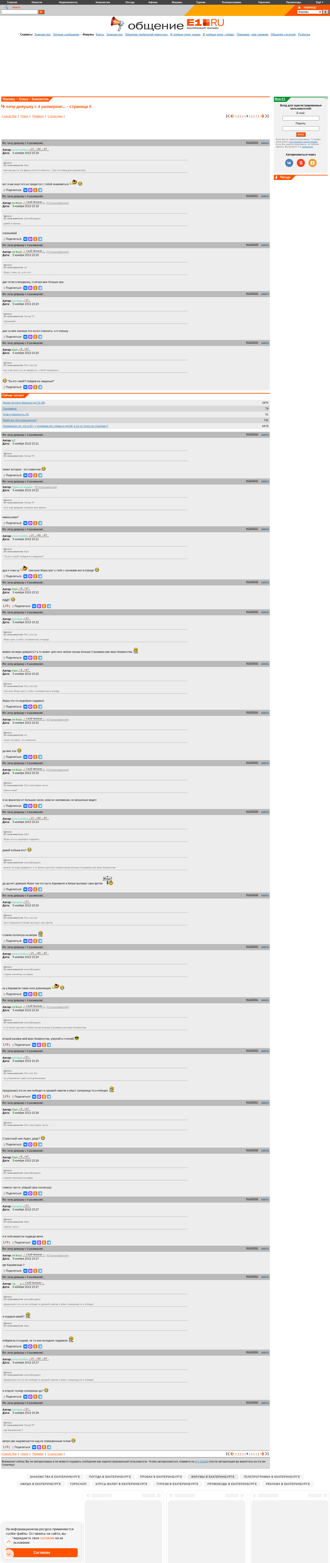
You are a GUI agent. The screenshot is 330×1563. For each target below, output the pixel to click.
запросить (307, 146)
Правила (38, 116)
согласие (47, 1538)
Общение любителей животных (146, 34)
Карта (100, 34)
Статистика (55, 116)
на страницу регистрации (303, 141)
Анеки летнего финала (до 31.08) (24, 402)
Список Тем (9, 116)
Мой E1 (280, 99)
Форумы (9, 99)
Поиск (24, 116)
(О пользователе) (57, 203)
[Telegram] (40, 190)
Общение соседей (283, 34)
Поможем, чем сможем (252, 34)
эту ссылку (202, 1461)
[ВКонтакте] (25, 190)
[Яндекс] (301, 163)
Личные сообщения (66, 34)
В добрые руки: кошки (185, 34)
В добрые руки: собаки (218, 34)
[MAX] (30, 190)
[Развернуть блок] (276, 177)
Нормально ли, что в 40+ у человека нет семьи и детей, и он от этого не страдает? (55, 426)
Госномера (10, 408)
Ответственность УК (16, 414)
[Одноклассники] (35, 190)
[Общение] (116, 30)
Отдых (23, 99)
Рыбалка (304, 34)
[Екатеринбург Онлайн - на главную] (205, 30)
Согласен (41, 1552)
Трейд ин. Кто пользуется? (20, 420)
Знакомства (42, 34)
